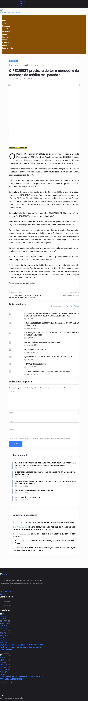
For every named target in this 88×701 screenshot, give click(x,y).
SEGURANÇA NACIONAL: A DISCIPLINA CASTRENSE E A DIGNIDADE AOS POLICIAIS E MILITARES (45, 482)
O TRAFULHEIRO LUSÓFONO (35, 364)
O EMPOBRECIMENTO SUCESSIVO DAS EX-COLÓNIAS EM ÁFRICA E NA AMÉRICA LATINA (45, 473)
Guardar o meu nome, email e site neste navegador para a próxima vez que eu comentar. (41, 438)
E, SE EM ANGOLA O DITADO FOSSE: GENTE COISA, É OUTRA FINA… (49, 357)
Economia (13, 61)
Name (44, 413)
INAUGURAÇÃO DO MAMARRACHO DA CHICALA (42, 342)
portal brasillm (18, 541)
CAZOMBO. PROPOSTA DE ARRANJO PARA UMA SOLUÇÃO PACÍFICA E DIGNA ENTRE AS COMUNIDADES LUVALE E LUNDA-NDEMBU (45, 464)
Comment (12, 391)
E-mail (44, 421)
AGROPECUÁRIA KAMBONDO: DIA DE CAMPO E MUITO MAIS (47, 371)
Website (11, 430)
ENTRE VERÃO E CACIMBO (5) (35, 349)
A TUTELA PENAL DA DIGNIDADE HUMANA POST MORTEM (50, 523)
